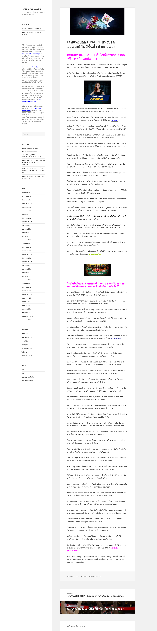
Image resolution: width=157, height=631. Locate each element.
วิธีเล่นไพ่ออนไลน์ (31, 9)
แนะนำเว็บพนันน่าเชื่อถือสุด (31, 54)
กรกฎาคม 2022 (27, 247)
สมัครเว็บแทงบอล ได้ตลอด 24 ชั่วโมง (31, 33)
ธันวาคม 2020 (26, 313)
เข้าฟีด (24, 373)
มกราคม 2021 (26, 309)
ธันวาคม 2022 (26, 229)
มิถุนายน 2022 (26, 251)
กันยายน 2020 (26, 320)
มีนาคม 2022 (26, 258)
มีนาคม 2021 (26, 302)
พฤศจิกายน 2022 (27, 233)
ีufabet (24, 352)
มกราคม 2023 (26, 225)
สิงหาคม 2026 (26, 193)
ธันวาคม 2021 (26, 269)
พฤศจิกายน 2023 (27, 214)
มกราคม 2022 (26, 265)
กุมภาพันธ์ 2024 (27, 204)
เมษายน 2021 (26, 298)
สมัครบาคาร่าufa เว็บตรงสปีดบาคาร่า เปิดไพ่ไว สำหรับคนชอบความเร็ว (33, 162)
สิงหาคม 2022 (26, 244)
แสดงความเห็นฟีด (28, 377)
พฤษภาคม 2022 (27, 254)
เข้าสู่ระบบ (25, 370)
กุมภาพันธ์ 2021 (27, 305)
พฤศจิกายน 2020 (27, 316)
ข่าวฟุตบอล (26, 345)
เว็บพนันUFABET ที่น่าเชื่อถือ (31, 101)
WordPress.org (27, 381)
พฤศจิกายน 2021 (27, 273)
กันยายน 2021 (26, 280)
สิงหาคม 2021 (26, 284)
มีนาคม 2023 (26, 218)
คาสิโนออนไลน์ (27, 348)
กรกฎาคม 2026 (27, 196)
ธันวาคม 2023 (26, 211)
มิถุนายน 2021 (26, 291)
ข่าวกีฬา (25, 341)
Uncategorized (27, 337)
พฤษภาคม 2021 (27, 294)
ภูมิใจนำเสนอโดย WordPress (76, 626)
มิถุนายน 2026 (26, 200)
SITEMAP (25, 25)
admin (85, 576)
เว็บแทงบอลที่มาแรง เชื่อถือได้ (31, 29)
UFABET (25, 334)
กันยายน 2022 (26, 240)
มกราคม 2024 (26, 207)
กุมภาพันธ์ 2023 (27, 222)
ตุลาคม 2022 (26, 236)
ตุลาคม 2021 (26, 276)
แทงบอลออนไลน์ (27, 356)
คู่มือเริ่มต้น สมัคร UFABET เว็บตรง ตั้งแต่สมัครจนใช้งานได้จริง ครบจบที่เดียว (33, 170)
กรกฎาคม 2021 (27, 287)
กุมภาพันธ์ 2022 (27, 262)
